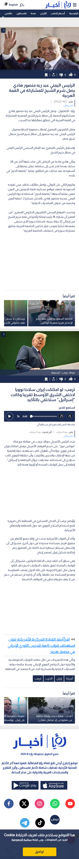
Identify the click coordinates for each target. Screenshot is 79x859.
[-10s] (61, 416)
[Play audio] (9, 416)
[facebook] (9, 803)
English (13, 4)
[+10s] (70, 416)
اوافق (39, 852)
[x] (24, 803)
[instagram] (39, 803)
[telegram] (25, 823)
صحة (33, 13)
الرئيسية (73, 13)
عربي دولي (68, 105)
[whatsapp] (55, 803)
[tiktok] (40, 823)
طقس (8, 13)
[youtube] (70, 803)
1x (18, 416)
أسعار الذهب (58, 13)
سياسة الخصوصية (22, 839)
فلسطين (21, 13)
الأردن (43, 13)
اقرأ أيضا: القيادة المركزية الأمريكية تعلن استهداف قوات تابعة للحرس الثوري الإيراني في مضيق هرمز (41, 645)
